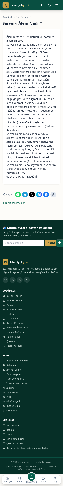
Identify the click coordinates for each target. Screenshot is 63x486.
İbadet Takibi (13, 405)
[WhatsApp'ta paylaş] (18, 194)
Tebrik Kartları (14, 345)
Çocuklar (11, 341)
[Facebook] (5, 280)
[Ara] (42, 5)
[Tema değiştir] (49, 5)
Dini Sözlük (22, 17)
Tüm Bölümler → (15, 378)
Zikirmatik (11, 387)
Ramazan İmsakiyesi (17, 327)
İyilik (8, 396)
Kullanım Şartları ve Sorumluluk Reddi (27, 447)
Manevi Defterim (15, 332)
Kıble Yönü (12, 318)
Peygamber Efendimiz (18, 360)
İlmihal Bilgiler (14, 369)
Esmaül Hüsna (14, 309)
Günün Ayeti (13, 401)
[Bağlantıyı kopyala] (53, 194)
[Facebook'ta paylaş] (46, 194)
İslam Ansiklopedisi (16, 383)
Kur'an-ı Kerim (14, 295)
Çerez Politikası (14, 443)
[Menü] (56, 5)
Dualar (10, 304)
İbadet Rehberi (14, 323)
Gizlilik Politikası (15, 438)
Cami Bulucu (13, 410)
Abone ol (53, 242)
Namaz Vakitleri (14, 300)
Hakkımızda (12, 425)
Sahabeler (11, 365)
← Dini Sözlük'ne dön (14, 202)
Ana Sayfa (8, 17)
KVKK (9, 434)
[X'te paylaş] (32, 194)
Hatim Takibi (13, 336)
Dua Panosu (12, 392)
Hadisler (11, 314)
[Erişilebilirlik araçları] (59, 243)
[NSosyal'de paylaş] (39, 194)
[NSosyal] (27, 280)
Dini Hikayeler (13, 374)
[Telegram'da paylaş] (25, 194)
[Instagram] (20, 280)
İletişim (10, 429)
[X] (13, 280)
